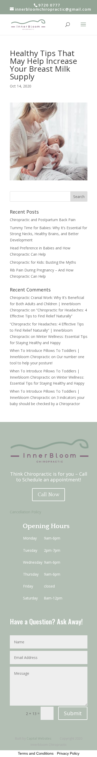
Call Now (48, 494)
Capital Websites (39, 738)
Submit (73, 713)
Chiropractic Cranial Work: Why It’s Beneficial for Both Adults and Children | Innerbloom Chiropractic (47, 303)
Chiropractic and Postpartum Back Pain (43, 219)
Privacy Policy (68, 753)
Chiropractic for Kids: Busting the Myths (43, 262)
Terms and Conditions (36, 753)
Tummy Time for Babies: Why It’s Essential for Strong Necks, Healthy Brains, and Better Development (48, 234)
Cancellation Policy (25, 511)
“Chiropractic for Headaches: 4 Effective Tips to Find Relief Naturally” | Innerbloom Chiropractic (47, 330)
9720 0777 (49, 5)
